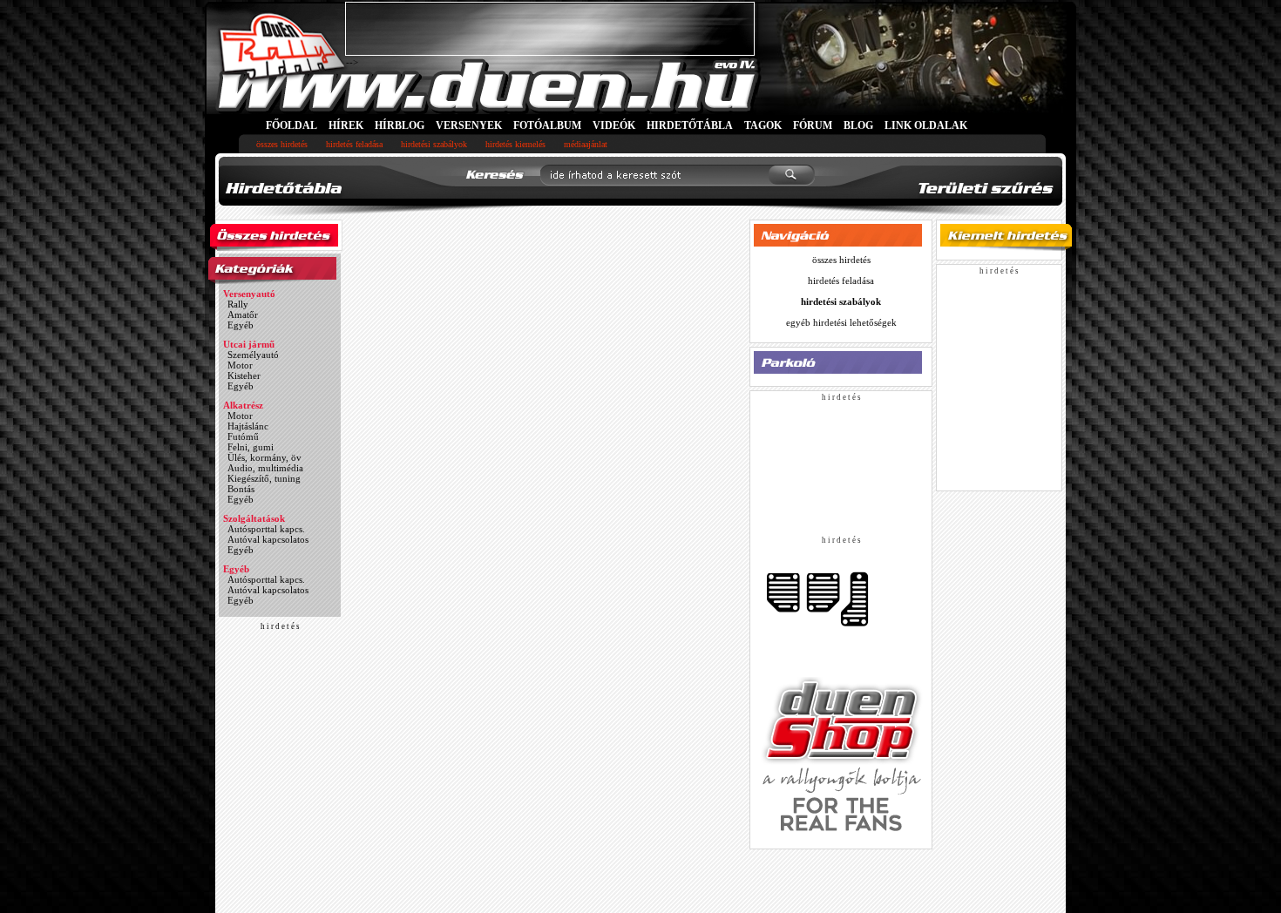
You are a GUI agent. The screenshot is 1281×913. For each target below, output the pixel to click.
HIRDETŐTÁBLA (690, 125)
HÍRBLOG (399, 125)
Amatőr (242, 314)
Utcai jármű (248, 344)
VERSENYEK (469, 125)
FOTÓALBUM (547, 125)
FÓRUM (812, 125)
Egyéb (240, 325)
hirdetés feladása (354, 144)
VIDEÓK (614, 125)
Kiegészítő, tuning (264, 478)
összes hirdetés (282, 144)
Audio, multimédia (265, 468)
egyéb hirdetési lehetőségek (841, 322)
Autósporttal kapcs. (266, 529)
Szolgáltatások (254, 518)
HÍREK (346, 125)
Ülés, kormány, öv (264, 457)
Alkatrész (243, 405)
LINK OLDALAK (925, 125)
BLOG (858, 125)
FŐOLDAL (291, 125)
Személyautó (253, 354)
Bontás (240, 489)
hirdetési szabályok (434, 144)
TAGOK (763, 125)
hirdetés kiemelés (515, 144)
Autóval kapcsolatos (267, 539)
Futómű (243, 436)
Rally (237, 304)
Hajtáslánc (247, 426)
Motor (240, 365)
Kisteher (244, 375)
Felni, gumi (250, 447)
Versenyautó (249, 293)
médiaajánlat (585, 144)
